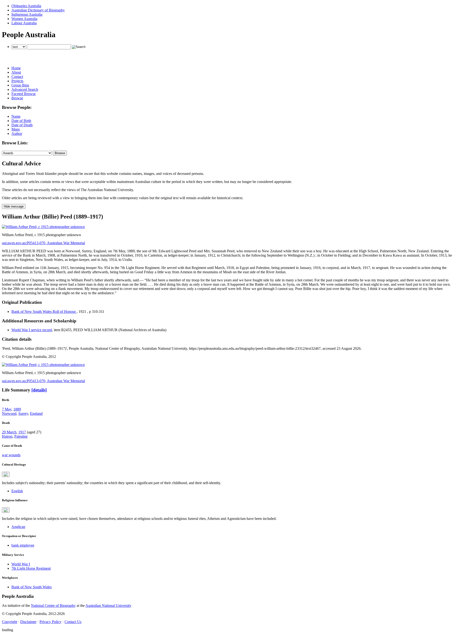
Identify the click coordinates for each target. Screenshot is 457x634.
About (16, 72)
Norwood (9, 413)
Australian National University (108, 606)
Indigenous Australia (26, 14)
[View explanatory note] (6, 474)
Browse (17, 98)
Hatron (7, 436)
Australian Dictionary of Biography (38, 10)
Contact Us (73, 622)
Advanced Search (24, 89)
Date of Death (22, 125)
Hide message (14, 206)
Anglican (18, 527)
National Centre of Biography (53, 606)
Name (15, 116)
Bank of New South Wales (31, 587)
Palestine (21, 436)
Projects (17, 81)
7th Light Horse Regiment (31, 568)
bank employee (22, 545)
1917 (22, 432)
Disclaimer (28, 622)
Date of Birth (21, 121)
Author (16, 134)
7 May (6, 409)
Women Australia (24, 19)
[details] (39, 389)
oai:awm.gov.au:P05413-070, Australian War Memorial (43, 243)
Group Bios (20, 85)
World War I (20, 564)
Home (16, 68)
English (17, 491)
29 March (9, 432)
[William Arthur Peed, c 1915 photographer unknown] (43, 227)
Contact (17, 77)
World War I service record (31, 330)
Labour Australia (24, 23)
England (36, 413)
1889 (17, 409)
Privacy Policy (50, 622)
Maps (15, 129)
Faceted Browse (23, 94)
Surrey (23, 413)
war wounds (11, 455)
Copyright (9, 622)
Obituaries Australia (26, 6)
